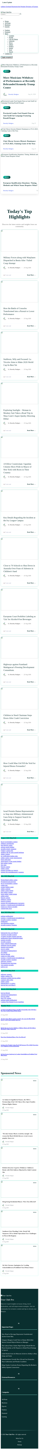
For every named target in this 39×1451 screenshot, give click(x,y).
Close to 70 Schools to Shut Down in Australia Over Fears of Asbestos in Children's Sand (19, 568)
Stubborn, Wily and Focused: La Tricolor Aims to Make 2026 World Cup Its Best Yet (18, 362)
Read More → (31, 275)
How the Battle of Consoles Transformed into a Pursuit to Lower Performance (18, 311)
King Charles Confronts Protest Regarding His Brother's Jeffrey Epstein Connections (19, 1366)
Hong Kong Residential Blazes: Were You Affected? (13, 1037)
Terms (19, 1441)
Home (7, 21)
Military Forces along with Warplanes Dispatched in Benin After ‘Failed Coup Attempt (19, 260)
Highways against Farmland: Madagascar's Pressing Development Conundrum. (18, 667)
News (11, 43)
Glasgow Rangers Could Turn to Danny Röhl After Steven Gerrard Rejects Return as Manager (17, 1341)
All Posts (7, 23)
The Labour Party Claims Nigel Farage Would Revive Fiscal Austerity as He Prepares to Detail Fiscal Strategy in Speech (19, 1348)
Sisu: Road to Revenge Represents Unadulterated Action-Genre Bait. (17, 1335)
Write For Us (19, 1438)
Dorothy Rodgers (13, 94)
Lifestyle (11, 41)
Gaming (11, 36)
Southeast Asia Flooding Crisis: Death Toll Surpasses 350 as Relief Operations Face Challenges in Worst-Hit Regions (19, 1234)
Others (11, 44)
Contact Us (8, 54)
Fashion (7, 30)
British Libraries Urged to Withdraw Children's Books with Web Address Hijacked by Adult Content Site (19, 1170)
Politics (11, 46)
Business (7, 25)
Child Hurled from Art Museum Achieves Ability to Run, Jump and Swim (19, 1355)
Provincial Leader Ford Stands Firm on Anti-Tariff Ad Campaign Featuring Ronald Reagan (18, 115)
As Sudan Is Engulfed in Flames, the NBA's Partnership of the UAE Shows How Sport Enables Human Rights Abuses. (18, 1010)
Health (11, 37)
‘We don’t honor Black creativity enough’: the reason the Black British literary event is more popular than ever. (18, 1019)
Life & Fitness (13, 39)
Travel (11, 52)
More (6, 34)
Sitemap (19, 1445)
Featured (7, 32)
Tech (10, 50)
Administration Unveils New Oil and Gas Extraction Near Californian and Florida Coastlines (18, 1360)
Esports (7, 27)
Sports (11, 48)
